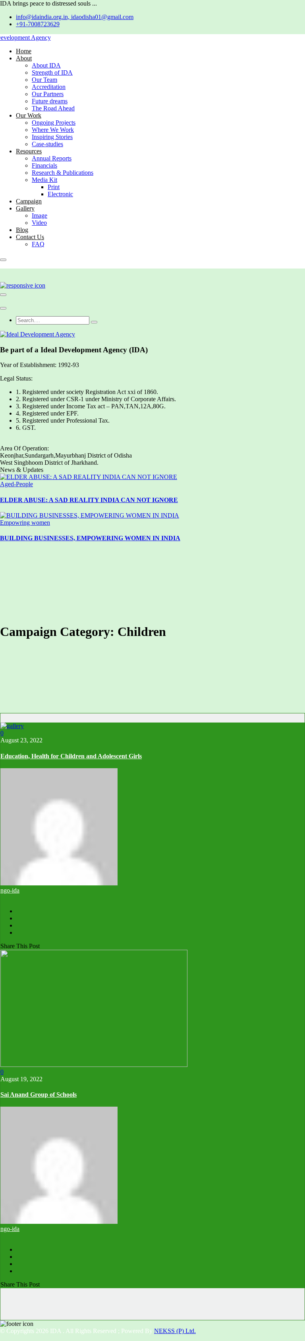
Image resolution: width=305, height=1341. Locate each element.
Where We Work (53, 129)
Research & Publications (62, 172)
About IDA (46, 65)
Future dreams (50, 101)
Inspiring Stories (52, 136)
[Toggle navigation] (3, 295)
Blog (22, 229)
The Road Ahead (53, 108)
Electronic (60, 194)
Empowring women (25, 522)
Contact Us (30, 237)
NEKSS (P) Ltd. (175, 1330)
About (24, 58)
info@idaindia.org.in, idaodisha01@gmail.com (74, 17)
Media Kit (44, 179)
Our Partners (48, 94)
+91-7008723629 (38, 24)
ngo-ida (9, 890)
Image (39, 215)
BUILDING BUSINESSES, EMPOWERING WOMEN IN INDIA (90, 538)
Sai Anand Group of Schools (38, 1094)
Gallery (25, 208)
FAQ (38, 244)
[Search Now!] (94, 322)
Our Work (28, 115)
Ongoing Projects (53, 122)
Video (39, 222)
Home (23, 51)
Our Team (44, 79)
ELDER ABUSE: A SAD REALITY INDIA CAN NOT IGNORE (89, 500)
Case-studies (47, 144)
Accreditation (49, 86)
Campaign (29, 201)
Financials (44, 165)
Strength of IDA (52, 72)
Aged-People (16, 484)
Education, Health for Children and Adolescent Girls (71, 756)
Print (54, 187)
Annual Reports (51, 158)
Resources (29, 151)
